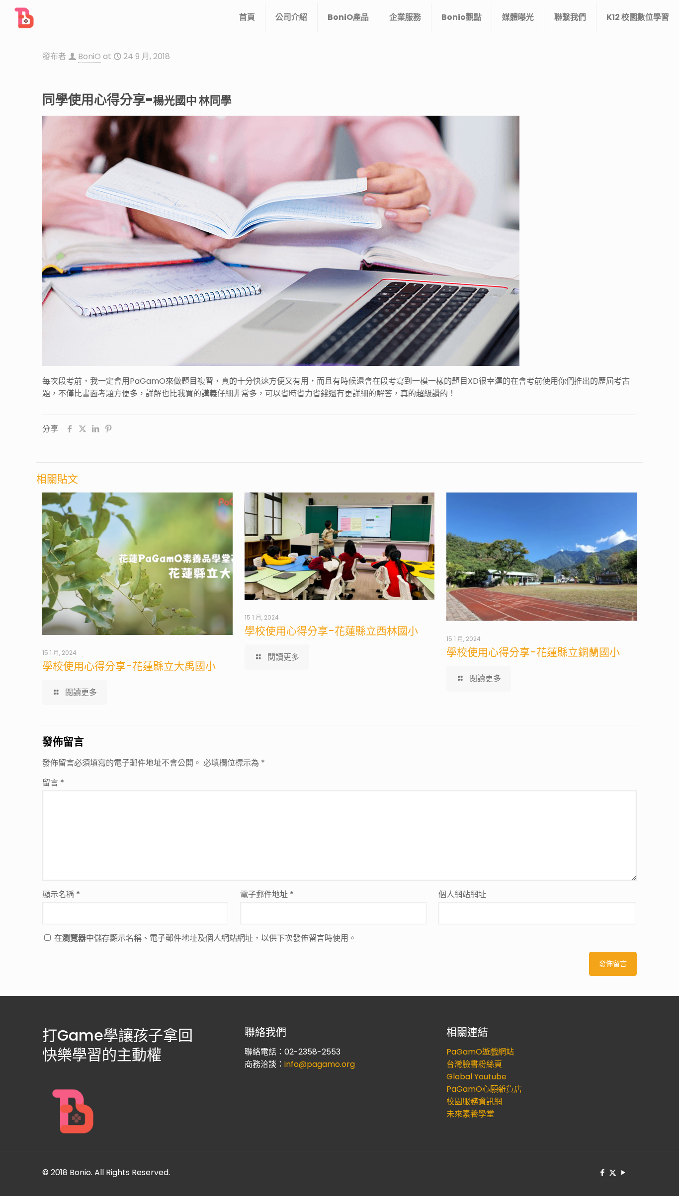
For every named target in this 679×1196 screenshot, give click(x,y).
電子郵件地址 (267, 894)
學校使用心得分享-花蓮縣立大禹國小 (129, 666)
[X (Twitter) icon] (612, 1172)
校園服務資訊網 (474, 1101)
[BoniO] (25, 17)
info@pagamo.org (319, 1064)
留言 (53, 782)
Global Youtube (476, 1076)
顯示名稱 (61, 894)
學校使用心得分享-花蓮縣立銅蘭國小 (533, 652)
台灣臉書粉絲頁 (474, 1064)
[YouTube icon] (623, 1172)
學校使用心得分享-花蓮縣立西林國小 (331, 631)
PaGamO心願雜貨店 (484, 1089)
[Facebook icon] (602, 1172)
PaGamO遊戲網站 (480, 1051)
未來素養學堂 (470, 1114)
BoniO (89, 56)
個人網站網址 (462, 894)
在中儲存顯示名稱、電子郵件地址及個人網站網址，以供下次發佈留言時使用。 (205, 938)
